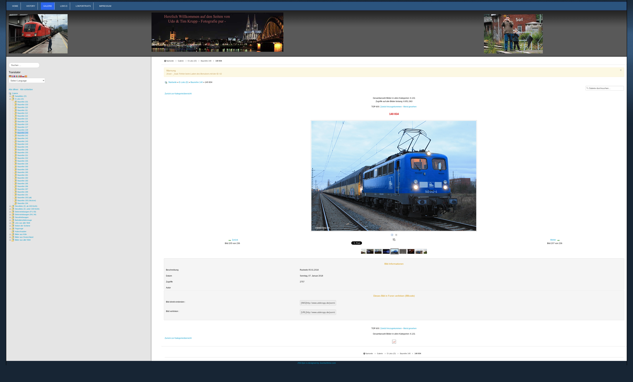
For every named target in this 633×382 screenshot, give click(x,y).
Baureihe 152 (22, 158)
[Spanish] (26, 76)
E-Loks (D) (192, 61)
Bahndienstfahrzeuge (23, 220)
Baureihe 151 (22, 155)
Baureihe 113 (22, 116)
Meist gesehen (410, 107)
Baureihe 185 (22, 183)
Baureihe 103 (22, 105)
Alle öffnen (14, 89)
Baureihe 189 (22, 192)
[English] (12, 76)
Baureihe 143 (22, 141)
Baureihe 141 (22, 136)
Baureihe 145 (22, 147)
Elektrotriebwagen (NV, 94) (25, 214)
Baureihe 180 (22, 172)
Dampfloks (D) (21, 96)
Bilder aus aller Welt (22, 240)
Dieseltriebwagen (22, 217)
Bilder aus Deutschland (24, 237)
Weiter (553, 240)
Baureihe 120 (22, 124)
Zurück (235, 240)
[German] (10, 76)
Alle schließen (26, 89)
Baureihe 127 (22, 127)
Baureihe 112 (22, 113)
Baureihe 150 (22, 152)
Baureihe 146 (22, 150)
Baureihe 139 (22, 130)
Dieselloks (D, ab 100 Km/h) (26, 206)
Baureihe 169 (22, 169)
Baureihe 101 (22, 102)
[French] (15, 76)
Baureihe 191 (22, 195)
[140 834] (362, 251)
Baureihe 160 (22, 167)
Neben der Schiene (22, 226)
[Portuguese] (20, 76)
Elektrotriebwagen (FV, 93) (25, 212)
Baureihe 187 (22, 189)
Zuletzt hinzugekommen (391, 107)
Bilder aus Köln (21, 234)
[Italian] (18, 76)
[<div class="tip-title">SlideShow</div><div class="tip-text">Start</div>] (392, 234)
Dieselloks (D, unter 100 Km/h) (27, 209)
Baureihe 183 (22, 181)
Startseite (170, 61)
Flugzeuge (19, 228)
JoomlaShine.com (328, 363)
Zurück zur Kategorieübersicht (178, 93)
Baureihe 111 (22, 110)
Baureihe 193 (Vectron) (26, 200)
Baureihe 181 (22, 175)
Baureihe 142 (22, 138)
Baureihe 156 (22, 164)
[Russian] (23, 76)
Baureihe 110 (22, 107)
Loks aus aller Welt (22, 223)
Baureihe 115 (22, 119)
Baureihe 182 (22, 178)
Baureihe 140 (206, 61)
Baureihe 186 (22, 186)
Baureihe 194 (22, 203)
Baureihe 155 (22, 161)
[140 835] (419, 251)
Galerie (181, 61)
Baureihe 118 (22, 121)
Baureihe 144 (22, 144)
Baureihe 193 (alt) (24, 198)
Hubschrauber (20, 231)
